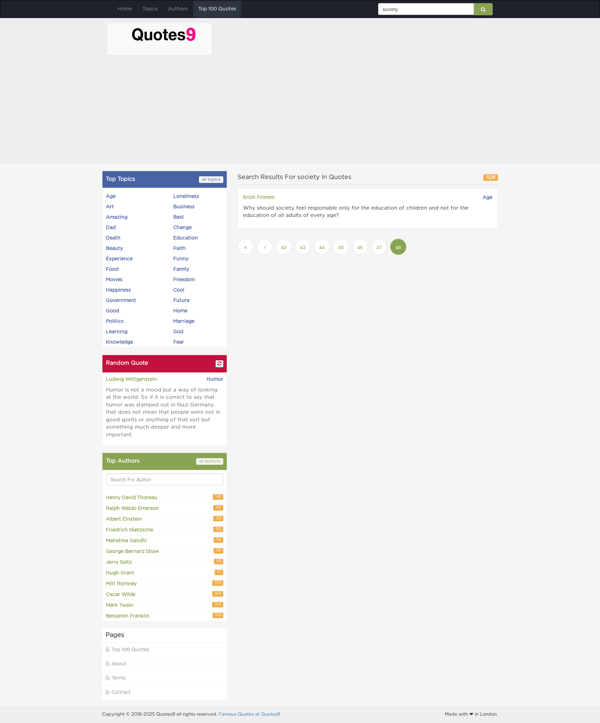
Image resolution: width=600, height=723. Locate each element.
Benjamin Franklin (163, 616)
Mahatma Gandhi (163, 540)
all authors (209, 461)
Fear (178, 342)
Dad (111, 227)
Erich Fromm (258, 197)
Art (110, 206)
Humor (215, 379)
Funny (181, 259)
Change (182, 227)
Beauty (114, 248)
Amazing (116, 217)
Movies (114, 279)
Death (113, 238)
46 (360, 247)
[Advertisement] (300, 106)
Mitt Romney (163, 583)
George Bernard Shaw (163, 551)
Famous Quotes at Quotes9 (249, 714)
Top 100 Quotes (217, 9)
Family (181, 269)
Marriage (183, 321)
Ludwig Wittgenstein (131, 379)
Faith (179, 248)
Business (183, 206)
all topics (211, 179)
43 (303, 247)
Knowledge (119, 342)
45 (341, 247)
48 (398, 247)
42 (283, 247)
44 (322, 247)
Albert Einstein (163, 519)
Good (112, 311)
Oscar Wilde (163, 594)
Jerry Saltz (163, 562)
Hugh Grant (163, 572)
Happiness (118, 290)
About (119, 664)
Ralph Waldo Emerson (163, 508)
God (178, 331)
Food (112, 269)
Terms (118, 678)
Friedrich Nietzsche (163, 529)
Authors (178, 9)
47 (379, 247)
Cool (178, 290)
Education (185, 238)
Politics (115, 321)
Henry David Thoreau (163, 497)
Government (121, 300)
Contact (121, 692)
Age (111, 196)
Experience (119, 259)
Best (178, 217)
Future (181, 300)
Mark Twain (163, 605)
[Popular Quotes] (159, 38)
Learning (116, 331)
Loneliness (186, 196)
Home (125, 9)
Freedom (184, 279)
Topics (150, 9)
